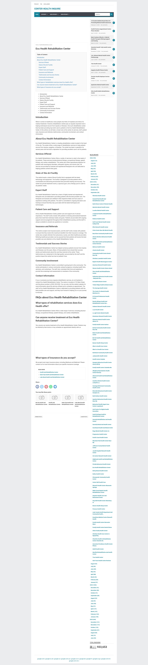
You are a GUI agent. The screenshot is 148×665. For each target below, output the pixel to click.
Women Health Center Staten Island (102, 268)
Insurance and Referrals (46, 72)
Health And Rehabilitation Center (49, 372)
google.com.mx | (74, 661)
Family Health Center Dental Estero (102, 527)
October (94, 190)
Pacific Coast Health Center (100, 437)
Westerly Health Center (99, 195)
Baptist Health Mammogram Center (102, 261)
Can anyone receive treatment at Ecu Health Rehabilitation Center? (57, 85)
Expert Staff (42, 67)
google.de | (82, 659)
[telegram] (55, 386)
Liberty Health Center (98, 250)
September (95, 192)
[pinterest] (46, 386)
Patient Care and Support (46, 70)
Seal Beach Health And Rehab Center (103, 427)
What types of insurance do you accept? (49, 87)
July (93, 163)
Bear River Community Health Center (103, 233)
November (95, 187)
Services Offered (44, 62)
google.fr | (89, 659)
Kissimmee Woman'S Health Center (102, 316)
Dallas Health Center (98, 474)
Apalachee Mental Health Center (100, 84)
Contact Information (45, 80)
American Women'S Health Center (102, 265)
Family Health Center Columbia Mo (102, 367)
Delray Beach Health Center (100, 470)
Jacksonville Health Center (100, 356)
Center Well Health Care (99, 482)
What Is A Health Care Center (100, 349)
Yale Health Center (96, 63)
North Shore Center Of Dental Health (102, 204)
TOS (41, 4)
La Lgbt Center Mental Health (101, 313)
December (95, 184)
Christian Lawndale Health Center (102, 258)
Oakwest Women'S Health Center (101, 306)
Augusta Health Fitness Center (99, 70)
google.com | (41, 659)
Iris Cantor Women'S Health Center (102, 456)
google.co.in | (75, 659)
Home (37, 14)
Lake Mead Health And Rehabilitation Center (52, 377)
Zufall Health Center (98, 549)
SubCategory (53, 14)
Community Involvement (46, 77)
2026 (93, 158)
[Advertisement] (61, 31)
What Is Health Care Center (100, 346)
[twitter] (42, 386)
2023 (93, 619)
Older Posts (84, 416)
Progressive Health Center (100, 434)
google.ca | (57, 659)
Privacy (36, 4)
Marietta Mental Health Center (101, 207)
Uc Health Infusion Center (100, 281)
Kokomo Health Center (99, 218)
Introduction (40, 57)
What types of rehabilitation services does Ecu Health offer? (55, 82)
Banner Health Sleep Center (100, 343)
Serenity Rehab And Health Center (102, 424)
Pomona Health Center (99, 509)
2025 (93, 182)
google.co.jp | (97, 659)
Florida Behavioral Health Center (101, 464)
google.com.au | (66, 659)
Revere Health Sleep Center (100, 505)
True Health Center (98, 557)
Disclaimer (47, 4)
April (93, 171)
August (94, 160)
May (93, 168)
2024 (93, 585)
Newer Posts (38, 416)
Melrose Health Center (99, 247)
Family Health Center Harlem (100, 324)
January (94, 179)
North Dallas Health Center (100, 396)
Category (43, 14)
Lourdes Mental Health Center (101, 210)
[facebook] (37, 386)
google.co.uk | (49, 659)
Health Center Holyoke (99, 359)
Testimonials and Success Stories (49, 75)
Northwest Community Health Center (103, 352)
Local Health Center (98, 309)
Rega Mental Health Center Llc (101, 431)
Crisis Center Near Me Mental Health (103, 230)
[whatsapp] (50, 386)
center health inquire (47, 8)
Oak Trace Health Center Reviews (102, 560)
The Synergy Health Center (100, 288)
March (94, 174)
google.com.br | (106, 659)
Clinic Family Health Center (100, 530)
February (94, 176)
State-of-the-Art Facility (46, 65)
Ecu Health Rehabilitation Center (101, 467)
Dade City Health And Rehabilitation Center (52, 374)
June (93, 166)
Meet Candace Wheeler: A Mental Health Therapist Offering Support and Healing (100, 39)
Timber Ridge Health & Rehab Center (103, 285)
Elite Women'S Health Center (100, 227)
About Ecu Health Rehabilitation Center (48, 60)
